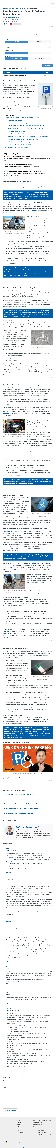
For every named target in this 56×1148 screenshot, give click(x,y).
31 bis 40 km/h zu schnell (44, 1137)
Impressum (15, 1147)
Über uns (18, 1120)
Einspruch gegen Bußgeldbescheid (42, 1120)
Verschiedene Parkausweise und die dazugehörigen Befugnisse (27, 128)
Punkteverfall (41, 1130)
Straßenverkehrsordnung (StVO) (13, 531)
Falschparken (31, 563)
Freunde (18, 1124)
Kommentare (17, 24)
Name (5, 1081)
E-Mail (5, 1087)
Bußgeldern (6, 633)
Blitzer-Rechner (21, 1130)
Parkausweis (12, 111)
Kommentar (6, 1094)
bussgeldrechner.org (28, 3)
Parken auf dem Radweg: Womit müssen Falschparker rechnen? (22, 808)
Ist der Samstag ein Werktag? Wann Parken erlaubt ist (19, 813)
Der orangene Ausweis (18, 131)
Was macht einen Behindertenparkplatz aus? (21, 123)
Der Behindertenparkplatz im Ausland (22, 144)
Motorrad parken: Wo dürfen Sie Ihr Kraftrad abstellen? (19, 794)
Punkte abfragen (42, 1132)
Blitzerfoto (20, 1132)
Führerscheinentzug (38, 1126)
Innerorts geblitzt (22, 1134)
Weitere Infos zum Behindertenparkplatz (20, 142)
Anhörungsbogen (37, 1122)
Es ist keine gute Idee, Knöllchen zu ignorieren (25, 139)
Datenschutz (8, 1147)
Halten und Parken (20, 8)
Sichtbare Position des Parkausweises (22, 134)
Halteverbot (6, 413)
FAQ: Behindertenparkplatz (17, 120)
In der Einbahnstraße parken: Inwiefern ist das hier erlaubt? (21, 804)
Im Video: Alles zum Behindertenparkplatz (17, 147)
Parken (34, 210)
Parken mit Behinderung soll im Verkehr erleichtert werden (22, 117)
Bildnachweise (35, 1147)
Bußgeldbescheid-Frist (39, 1124)
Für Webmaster (20, 1126)
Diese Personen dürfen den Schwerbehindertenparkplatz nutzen (27, 126)
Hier (5, 173)
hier (33, 168)
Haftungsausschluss (25, 1147)
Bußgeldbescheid (37, 609)
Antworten (9, 872)
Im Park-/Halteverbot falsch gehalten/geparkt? (17, 799)
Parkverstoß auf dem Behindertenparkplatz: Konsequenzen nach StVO (29, 136)
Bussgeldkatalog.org (21, 1122)
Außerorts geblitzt (22, 1137)
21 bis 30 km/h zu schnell (44, 1134)
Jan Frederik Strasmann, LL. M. (12, 17)
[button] (4, 24)
